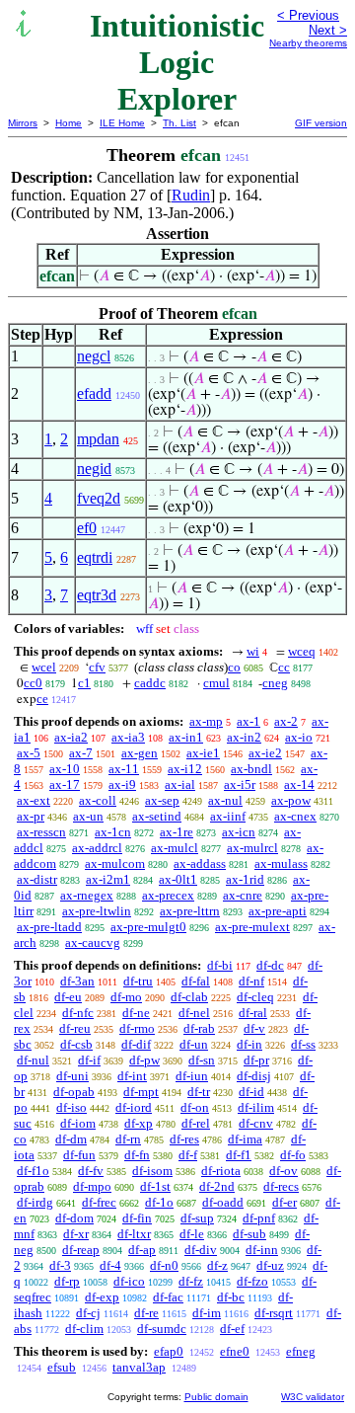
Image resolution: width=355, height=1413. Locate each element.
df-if (89, 1060)
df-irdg (35, 1202)
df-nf (251, 981)
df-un (193, 1044)
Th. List (179, 123)
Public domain (216, 1396)
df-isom (152, 1170)
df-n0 (164, 1265)
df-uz (270, 1265)
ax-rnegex (86, 895)
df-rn (128, 1139)
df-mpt (141, 1091)
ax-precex (168, 895)
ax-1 (248, 721)
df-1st (155, 1186)
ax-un (88, 816)
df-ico (129, 1281)
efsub (61, 1367)
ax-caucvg (92, 942)
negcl (93, 356)
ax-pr (30, 816)
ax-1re (176, 831)
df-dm (71, 1139)
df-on (194, 1107)
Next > (328, 30)
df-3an (77, 981)
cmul (216, 682)
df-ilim (256, 1107)
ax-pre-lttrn (190, 910)
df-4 (110, 1265)
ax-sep (162, 800)
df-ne (136, 1012)
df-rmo (137, 1028)
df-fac (168, 1297)
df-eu (68, 996)
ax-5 (28, 753)
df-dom (74, 1218)
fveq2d (98, 498)
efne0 (234, 1351)
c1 (84, 682)
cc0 (33, 682)
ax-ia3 (128, 737)
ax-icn (238, 831)
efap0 (168, 1351)
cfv (97, 667)
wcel (44, 667)
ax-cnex (295, 816)
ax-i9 (122, 784)
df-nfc (78, 1012)
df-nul (33, 1060)
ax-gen (139, 753)
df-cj (88, 1312)
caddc (150, 682)
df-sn (201, 1060)
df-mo (126, 996)
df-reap (81, 1249)
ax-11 (123, 768)
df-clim (84, 1328)
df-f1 (238, 1154)
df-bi (220, 965)
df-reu (75, 1028)
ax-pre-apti (277, 910)
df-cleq (255, 996)
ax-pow (291, 800)
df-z (217, 1265)
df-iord (133, 1107)
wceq (302, 651)
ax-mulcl (174, 847)
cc (284, 667)
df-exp (102, 1297)
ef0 (87, 527)
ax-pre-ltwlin (96, 910)
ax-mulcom (115, 863)
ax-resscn (41, 831)
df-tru (138, 981)
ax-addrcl (97, 847)
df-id (251, 1091)
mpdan (98, 439)
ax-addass (200, 863)
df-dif (136, 1044)
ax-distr (37, 879)
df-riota (221, 1170)
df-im (206, 1312)
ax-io (299, 737)
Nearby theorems (308, 43)
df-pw (144, 1060)
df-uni (72, 1075)
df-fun (79, 1154)
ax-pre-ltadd (49, 926)
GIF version (321, 123)
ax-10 (64, 768)
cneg (275, 682)
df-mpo (92, 1186)
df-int (132, 1075)
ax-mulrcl (252, 847)
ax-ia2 (71, 737)
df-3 (60, 1265)
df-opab (74, 1091)
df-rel (195, 1123)
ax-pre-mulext (252, 926)
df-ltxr (134, 1233)
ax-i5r (239, 784)
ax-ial (180, 784)
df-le (191, 1233)
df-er (284, 1202)
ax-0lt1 (178, 879)
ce (42, 698)
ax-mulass (281, 863)
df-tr (198, 1091)
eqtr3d (96, 595)
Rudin (191, 195)
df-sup (197, 1218)
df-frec (99, 1202)
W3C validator (312, 1396)
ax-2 (286, 721)
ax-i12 (185, 768)
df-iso (71, 1107)
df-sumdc (161, 1328)
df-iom (78, 1123)
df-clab (189, 996)
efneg (301, 1351)
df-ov (283, 1170)
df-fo (293, 1154)
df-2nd (217, 1186)
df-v (254, 1028)
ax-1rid (245, 879)
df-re (146, 1312)
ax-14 (299, 784)
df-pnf (259, 1218)
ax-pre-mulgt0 (148, 926)
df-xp (138, 1123)
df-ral (253, 1012)
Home (68, 123)
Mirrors (22, 123)
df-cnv (256, 1123)
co (234, 667)
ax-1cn (113, 831)
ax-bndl (251, 768)
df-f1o (33, 1170)
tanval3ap (139, 1367)
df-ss (303, 1044)
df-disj (254, 1075)
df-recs (281, 1186)
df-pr (256, 1060)
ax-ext (33, 800)
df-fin (137, 1218)
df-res (184, 1139)
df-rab (199, 1028)
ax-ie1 (203, 753)
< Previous (308, 15)
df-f (187, 1154)
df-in (249, 1044)
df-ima (245, 1139)
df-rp (67, 1281)
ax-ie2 (265, 753)
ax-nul (225, 800)
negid (94, 468)
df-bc (231, 1297)
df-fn (137, 1154)
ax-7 (81, 753)
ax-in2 (244, 737)
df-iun (192, 1075)
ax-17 (64, 784)
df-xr (76, 1233)
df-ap (142, 1249)
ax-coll (97, 800)
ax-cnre (242, 895)
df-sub (249, 1233)
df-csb (76, 1044)
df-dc (270, 965)
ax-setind (156, 816)
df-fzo (252, 1281)
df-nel (194, 1012)
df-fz (190, 1281)
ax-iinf (228, 816)
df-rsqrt (273, 1312)
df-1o (159, 1202)
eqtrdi (94, 557)
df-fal (195, 981)
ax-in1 (186, 737)
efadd (94, 393)
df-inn (262, 1249)
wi (253, 651)
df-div (200, 1249)
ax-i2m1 (108, 879)
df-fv (91, 1170)
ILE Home (122, 123)
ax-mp (206, 721)
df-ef (232, 1328)
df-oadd (223, 1202)
